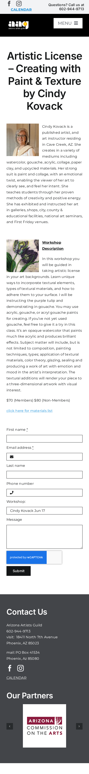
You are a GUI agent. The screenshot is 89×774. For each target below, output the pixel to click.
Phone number (20, 484)
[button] (9, 726)
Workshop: (15, 502)
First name (17, 430)
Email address (20, 448)
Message (14, 520)
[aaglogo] (18, 22)
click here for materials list (29, 411)
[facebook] (9, 3)
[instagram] (19, 3)
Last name (15, 466)
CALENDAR (16, 678)
